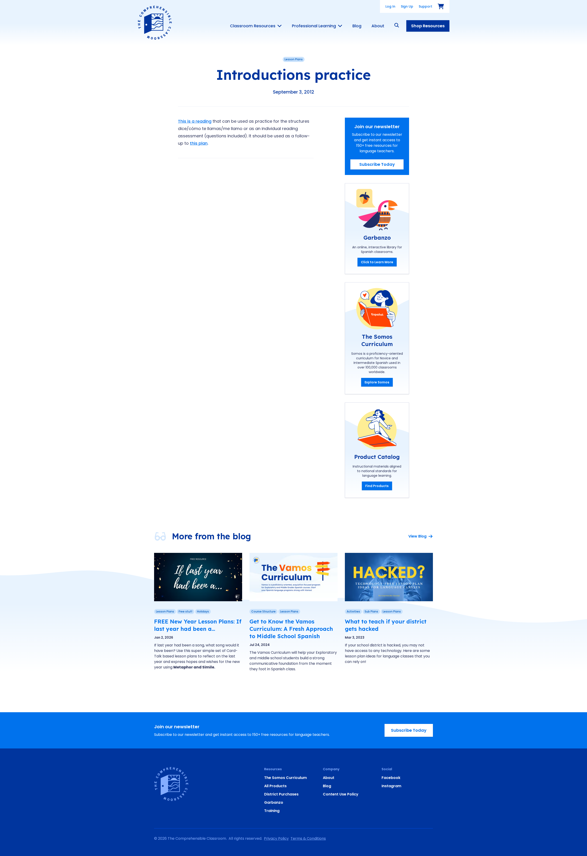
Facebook (391, 777)
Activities (353, 611)
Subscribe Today (377, 164)
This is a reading (194, 121)
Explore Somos (377, 382)
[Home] (155, 22)
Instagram (391, 786)
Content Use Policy (340, 794)
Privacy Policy (276, 838)
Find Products (377, 486)
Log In (390, 6)
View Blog (417, 536)
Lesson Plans (294, 59)
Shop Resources (428, 26)
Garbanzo (273, 802)
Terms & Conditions (308, 838)
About (377, 26)
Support (425, 6)
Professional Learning (314, 26)
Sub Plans (371, 611)
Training (272, 810)
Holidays (203, 611)
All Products (275, 786)
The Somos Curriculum (285, 777)
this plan (199, 143)
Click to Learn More (377, 262)
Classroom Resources (252, 26)
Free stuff (185, 611)
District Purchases (281, 794)
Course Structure (263, 611)
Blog (356, 26)
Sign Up (407, 6)
